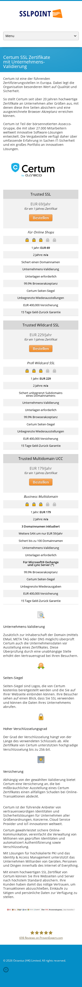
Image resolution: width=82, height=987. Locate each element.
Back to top (6, 969)
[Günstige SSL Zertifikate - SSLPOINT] (41, 13)
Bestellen (41, 217)
